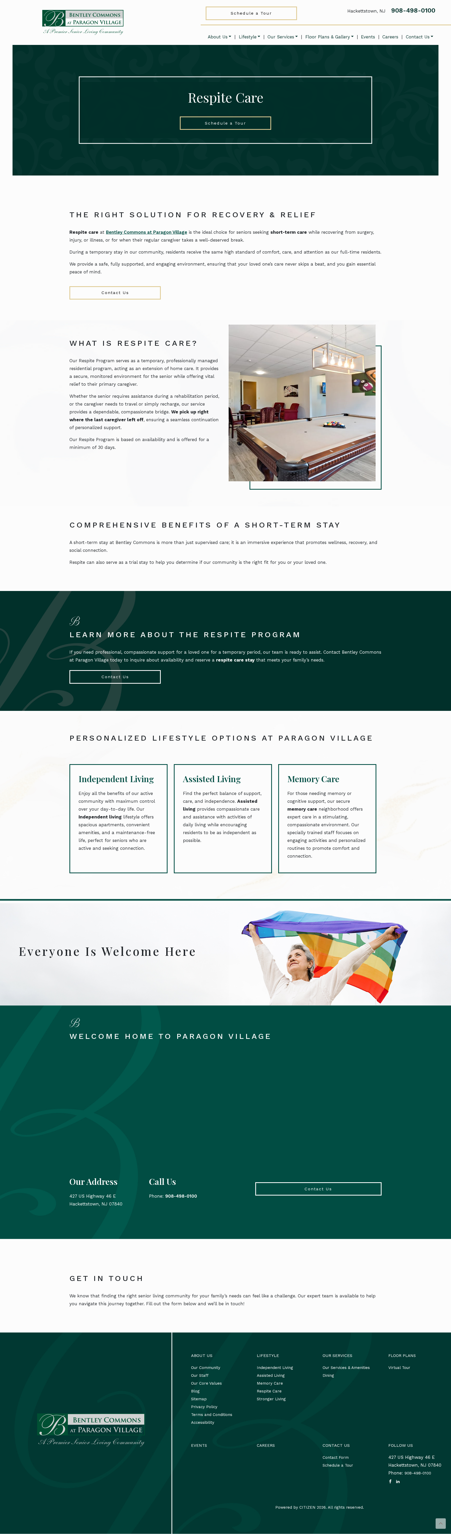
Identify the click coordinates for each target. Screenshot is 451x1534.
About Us (218, 36)
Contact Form (336, 1457)
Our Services (281, 36)
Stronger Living (271, 1399)
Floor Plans (402, 1355)
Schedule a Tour (251, 13)
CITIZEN (307, 1507)
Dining (328, 1375)
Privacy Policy (204, 1406)
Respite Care (269, 1391)
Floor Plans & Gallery (327, 36)
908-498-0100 (413, 10)
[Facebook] (390, 1481)
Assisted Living (212, 778)
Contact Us (418, 36)
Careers (390, 36)
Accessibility (202, 1422)
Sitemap (199, 1399)
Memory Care (313, 778)
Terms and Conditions (211, 1414)
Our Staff (200, 1375)
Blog (195, 1391)
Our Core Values (206, 1383)
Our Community (205, 1367)
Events (368, 36)
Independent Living (116, 778)
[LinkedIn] (398, 1481)
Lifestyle (248, 36)
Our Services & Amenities (346, 1367)
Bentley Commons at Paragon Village (146, 232)
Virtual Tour (399, 1367)
